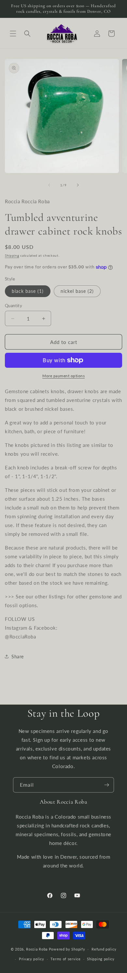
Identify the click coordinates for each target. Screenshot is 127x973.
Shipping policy (101, 959)
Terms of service (65, 959)
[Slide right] (78, 185)
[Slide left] (49, 185)
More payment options (63, 375)
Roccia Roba (37, 949)
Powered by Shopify (67, 949)
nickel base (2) (77, 291)
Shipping (12, 255)
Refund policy (104, 949)
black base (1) (28, 291)
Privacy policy (31, 959)
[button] (13, 33)
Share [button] (17, 656)
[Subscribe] (106, 785)
